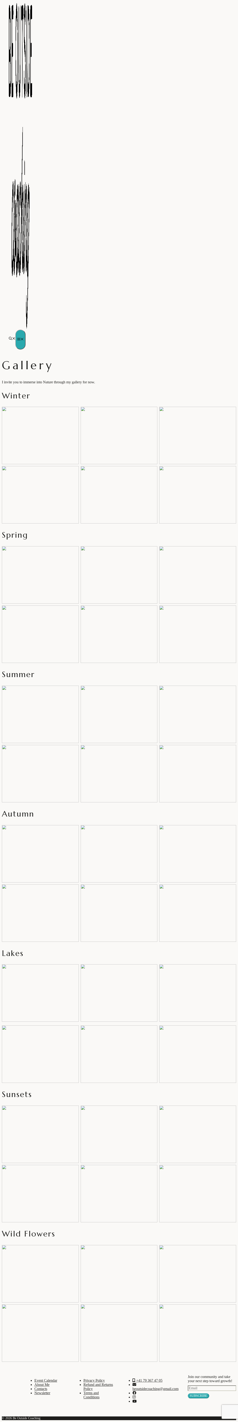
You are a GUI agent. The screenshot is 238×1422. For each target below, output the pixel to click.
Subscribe (198, 1395)
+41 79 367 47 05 (148, 1380)
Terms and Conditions (91, 1395)
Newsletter (42, 1393)
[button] (12, 339)
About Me (42, 1385)
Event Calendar (45, 1380)
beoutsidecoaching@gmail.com (155, 1389)
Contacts (40, 1389)
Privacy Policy (94, 1380)
